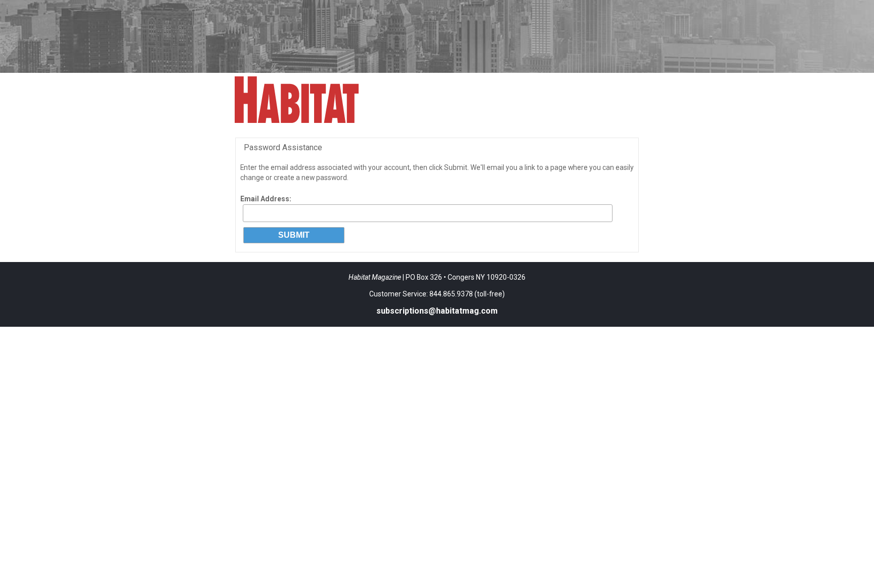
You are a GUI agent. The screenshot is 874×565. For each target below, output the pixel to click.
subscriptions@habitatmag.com (437, 311)
